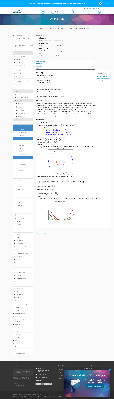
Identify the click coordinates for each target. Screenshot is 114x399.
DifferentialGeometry (21, 278)
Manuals (17, 340)
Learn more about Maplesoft (18, 385)
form (19, 189)
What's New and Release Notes (22, 38)
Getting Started (18, 35)
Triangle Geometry (22, 107)
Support (42, 28)
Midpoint (19, 231)
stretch (20, 157)
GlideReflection (22, 132)
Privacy (44, 396)
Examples (19, 94)
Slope (18, 234)
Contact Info (39, 365)
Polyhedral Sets (20, 218)
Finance (18, 84)
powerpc (20, 205)
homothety (21, 138)
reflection (21, 148)
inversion (21, 142)
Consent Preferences (51, 396)
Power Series (19, 285)
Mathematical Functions (21, 246)
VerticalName (21, 211)
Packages (18, 259)
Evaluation (18, 76)
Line (18, 227)
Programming (18, 307)
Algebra (18, 59)
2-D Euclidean (20, 100)
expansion (21, 129)
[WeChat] (50, 384)
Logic (17, 281)
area (19, 173)
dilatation (21, 126)
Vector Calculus (19, 265)
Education (17, 327)
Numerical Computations (22, 253)
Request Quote (97, 8)
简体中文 (39, 394)
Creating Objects (22, 103)
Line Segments (21, 113)
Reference (17, 334)
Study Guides (18, 331)
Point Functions (21, 110)
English (20, 394)
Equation (20, 186)
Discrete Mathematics (21, 73)
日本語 (34, 394)
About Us (15, 365)
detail (19, 183)
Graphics (17, 310)
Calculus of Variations (21, 272)
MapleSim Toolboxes (20, 353)
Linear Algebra (19, 243)
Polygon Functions (22, 116)
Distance (19, 224)
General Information (21, 56)
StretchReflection (23, 161)
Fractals (18, 88)
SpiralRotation (22, 154)
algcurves (19, 221)
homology (21, 135)
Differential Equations (21, 65)
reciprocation (22, 145)
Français (25, 394)
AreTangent (20, 177)
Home (37, 28)
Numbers (18, 297)
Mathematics (18, 53)
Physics (17, 300)
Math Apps (17, 324)
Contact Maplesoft (87, 8)
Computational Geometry (23, 97)
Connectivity (18, 316)
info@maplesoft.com (43, 377)
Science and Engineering (20, 313)
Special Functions (20, 262)
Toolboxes (17, 346)
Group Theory (19, 291)
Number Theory (20, 250)
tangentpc (20, 208)
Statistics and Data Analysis (21, 304)
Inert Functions (19, 294)
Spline (18, 237)
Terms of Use (39, 396)
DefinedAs (20, 180)
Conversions (19, 275)
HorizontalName (22, 192)
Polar (19, 199)
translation (21, 167)
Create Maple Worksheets (21, 42)
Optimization (19, 256)
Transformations (22, 119)
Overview (21, 123)
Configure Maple (19, 343)
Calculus (18, 62)
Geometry (18, 91)
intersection (21, 196)
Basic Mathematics (20, 269)
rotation (21, 151)
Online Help (48, 28)
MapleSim (17, 350)
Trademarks (59, 396)
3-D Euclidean (20, 215)
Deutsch (30, 394)
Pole (19, 202)
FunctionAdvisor (20, 288)
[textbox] (63, 105)
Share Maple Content (20, 50)
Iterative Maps (19, 240)
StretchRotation (22, 164)
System (17, 337)
